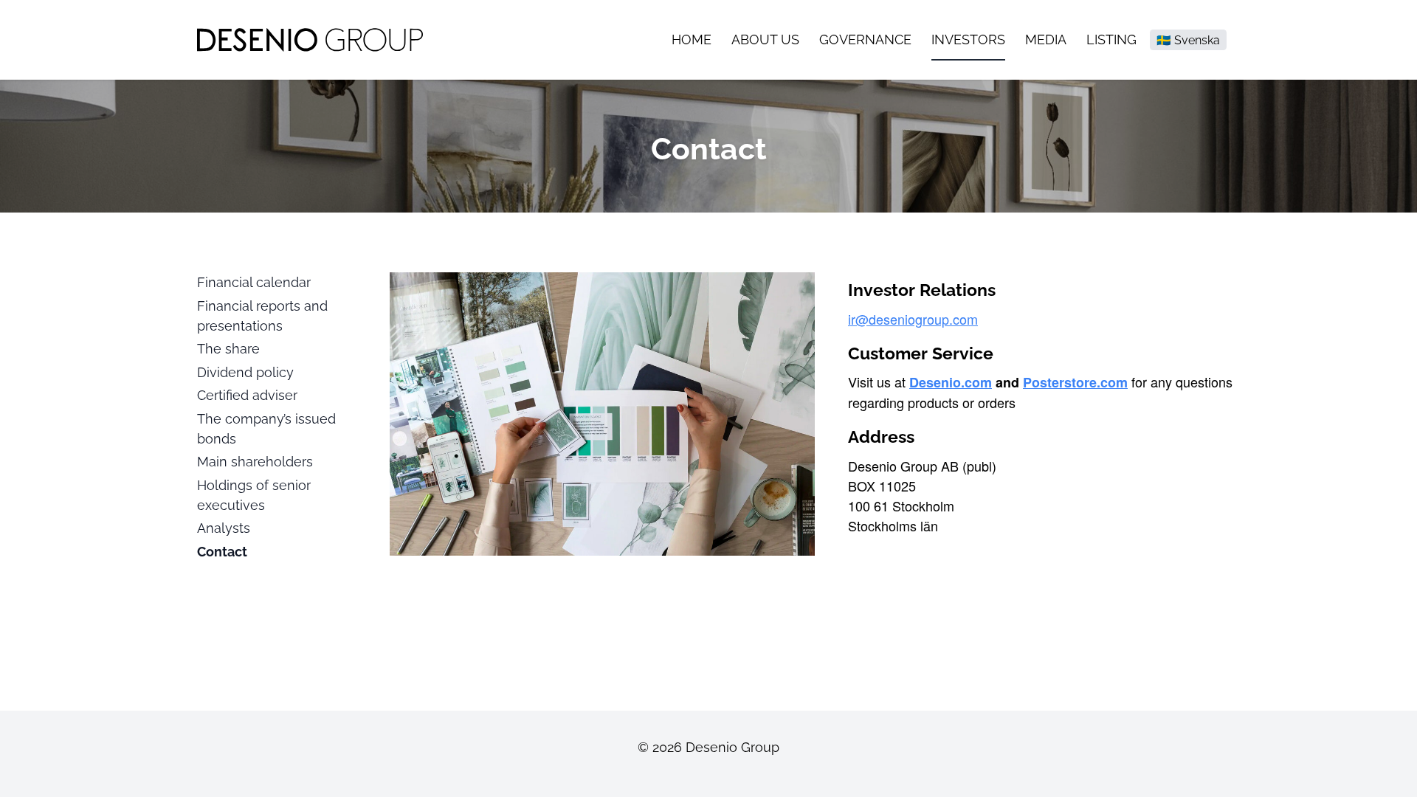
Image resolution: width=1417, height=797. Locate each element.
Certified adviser (247, 395)
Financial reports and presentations (262, 316)
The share (228, 348)
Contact (222, 551)
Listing (1111, 39)
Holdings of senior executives (254, 495)
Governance (865, 39)
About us (765, 39)
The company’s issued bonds (266, 428)
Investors (968, 39)
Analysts (223, 528)
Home (691, 39)
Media (1045, 39)
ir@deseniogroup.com (913, 318)
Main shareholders (255, 461)
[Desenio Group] (310, 39)
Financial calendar (254, 282)
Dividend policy (245, 372)
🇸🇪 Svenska (1188, 40)
